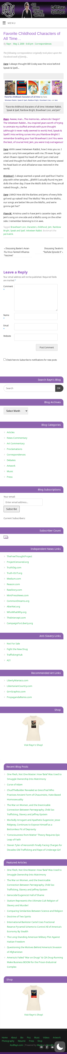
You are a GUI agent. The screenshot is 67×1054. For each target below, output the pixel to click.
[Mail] (40, 1047)
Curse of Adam (15, 784)
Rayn (8, 43)
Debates (11, 460)
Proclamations (14, 449)
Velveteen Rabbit (34, 230)
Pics (29, 1037)
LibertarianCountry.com (19, 686)
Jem (50, 227)
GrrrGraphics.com (16, 691)
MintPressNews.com (18, 595)
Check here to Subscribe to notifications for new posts (31, 360)
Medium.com (14, 578)
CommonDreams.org (18, 601)
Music (10, 471)
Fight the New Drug (17, 649)
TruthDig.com (14, 567)
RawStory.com (14, 589)
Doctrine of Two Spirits (19, 916)
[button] (59, 1046)
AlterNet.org (13, 606)
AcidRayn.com (16, 1045)
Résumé (21, 1041)
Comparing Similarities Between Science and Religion (35, 910)
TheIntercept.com (16, 617)
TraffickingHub (15, 654)
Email (6, 327)
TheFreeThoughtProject (19, 556)
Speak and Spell (17, 230)
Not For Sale (13, 643)
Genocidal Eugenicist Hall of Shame (25, 895)
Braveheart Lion (18, 227)
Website (6, 336)
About (14, 1037)
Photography (8, 1041)
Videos (46, 1037)
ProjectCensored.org (18, 561)
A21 (9, 660)
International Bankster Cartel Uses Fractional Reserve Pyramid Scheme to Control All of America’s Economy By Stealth (34, 926)
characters (31, 227)
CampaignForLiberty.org (20, 623)
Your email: (9, 496)
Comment (6, 288)
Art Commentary (16, 443)
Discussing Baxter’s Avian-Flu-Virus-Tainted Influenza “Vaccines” (17, 252)
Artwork (11, 465)
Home (5, 1037)
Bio (21, 1037)
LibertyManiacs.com (17, 680)
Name (6, 317)
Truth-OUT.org (14, 573)
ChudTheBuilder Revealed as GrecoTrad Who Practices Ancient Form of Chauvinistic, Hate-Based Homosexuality (34, 794)
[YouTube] (51, 1047)
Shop (40, 1041)
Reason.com (13, 584)
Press (10, 476)
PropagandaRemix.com (19, 697)
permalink (8, 234)
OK (58, 388)
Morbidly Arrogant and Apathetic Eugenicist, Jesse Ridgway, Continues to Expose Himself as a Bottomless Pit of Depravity (33, 824)
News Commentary (17, 437)
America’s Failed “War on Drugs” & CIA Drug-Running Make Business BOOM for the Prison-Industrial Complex (35, 962)
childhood (42, 227)
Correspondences (43, 43)
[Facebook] (46, 1047)
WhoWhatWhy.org (16, 612)
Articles (10, 432)
